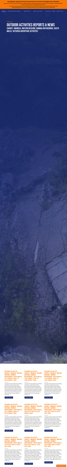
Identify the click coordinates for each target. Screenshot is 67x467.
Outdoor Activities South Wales (14, 11)
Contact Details (59, 11)
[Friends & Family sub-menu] (31, 11)
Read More (9, 397)
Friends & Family (27, 11)
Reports (53, 11)
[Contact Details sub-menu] (64, 11)
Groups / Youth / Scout (37, 11)
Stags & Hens (47, 11)
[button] (61, 466)
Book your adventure (16, 7)
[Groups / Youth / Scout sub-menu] (43, 11)
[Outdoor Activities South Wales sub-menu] (22, 11)
